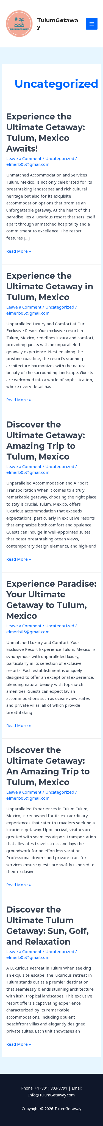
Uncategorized (59, 158)
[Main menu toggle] (92, 24)
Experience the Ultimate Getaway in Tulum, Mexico (49, 286)
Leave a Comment (23, 158)
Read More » (18, 251)
